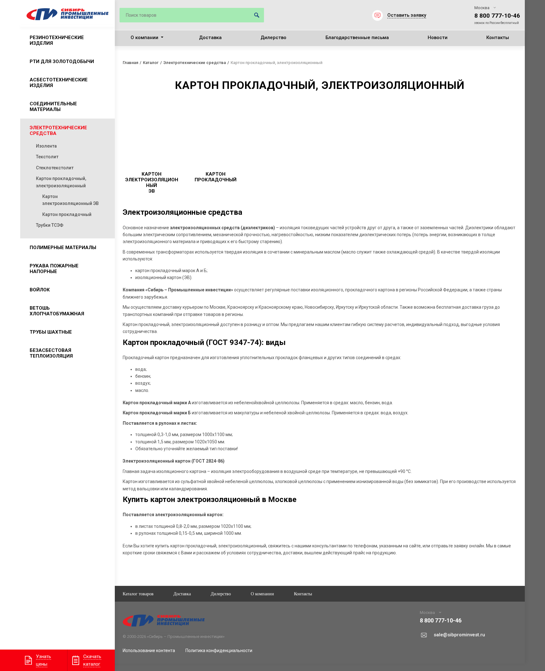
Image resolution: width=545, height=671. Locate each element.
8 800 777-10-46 (497, 15)
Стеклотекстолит (54, 167)
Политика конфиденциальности (218, 650)
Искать (256, 15)
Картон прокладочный (66, 214)
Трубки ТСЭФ (49, 225)
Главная (130, 62)
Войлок (40, 290)
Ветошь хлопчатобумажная (57, 311)
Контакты (497, 37)
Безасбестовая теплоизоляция (51, 353)
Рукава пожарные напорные (54, 268)
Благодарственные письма (357, 37)
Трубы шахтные (51, 332)
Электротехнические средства (58, 130)
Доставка (210, 37)
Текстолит (47, 156)
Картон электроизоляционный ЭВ (70, 200)
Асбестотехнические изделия (59, 82)
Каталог (151, 62)
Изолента (46, 146)
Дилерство (273, 37)
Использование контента (149, 650)
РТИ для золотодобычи (62, 61)
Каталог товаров (138, 593)
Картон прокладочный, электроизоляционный (61, 182)
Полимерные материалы (63, 247)
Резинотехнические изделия (57, 40)
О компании (144, 37)
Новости (438, 37)
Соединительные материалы (53, 106)
